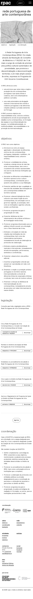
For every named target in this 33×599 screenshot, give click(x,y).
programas (5, 535)
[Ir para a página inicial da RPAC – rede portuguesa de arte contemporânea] (6, 3)
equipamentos (21, 522)
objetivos (4, 45)
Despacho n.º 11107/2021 (9, 350)
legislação (12, 45)
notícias (19, 533)
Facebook (19, 549)
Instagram (19, 548)
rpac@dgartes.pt (7, 553)
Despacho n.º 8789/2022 (9, 368)
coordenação (22, 45)
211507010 (7, 551)
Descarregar (27, 332)
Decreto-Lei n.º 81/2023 (9, 385)
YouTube (19, 551)
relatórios (5, 540)
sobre (4, 520)
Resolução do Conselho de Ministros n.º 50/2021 (9, 332)
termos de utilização (8, 565)
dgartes (16, 420)
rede (18, 520)
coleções (19, 525)
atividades (5, 533)
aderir (20, 3)
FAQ (3, 561)
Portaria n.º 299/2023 (8, 404)
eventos (4, 537)
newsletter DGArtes (7, 563)
